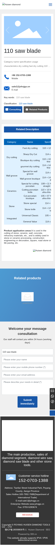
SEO (48, 529)
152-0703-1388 (33, 480)
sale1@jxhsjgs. (29, 500)
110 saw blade (26, 103)
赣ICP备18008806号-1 (16, 529)
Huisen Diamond (36, 529)
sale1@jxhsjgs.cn (21, 86)
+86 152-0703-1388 (21, 75)
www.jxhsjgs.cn (37, 504)
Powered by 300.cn (27, 534)
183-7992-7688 (26, 494)
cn (38, 500)
